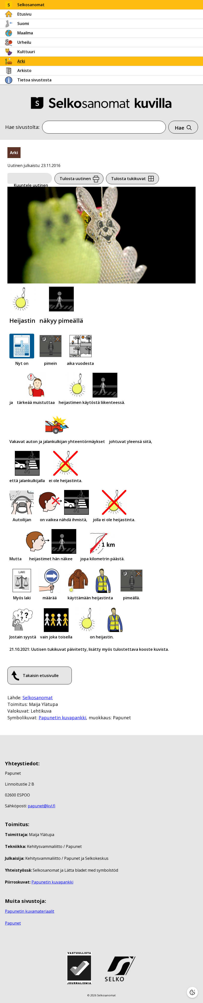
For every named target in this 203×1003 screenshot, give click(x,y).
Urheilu (24, 42)
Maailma (25, 33)
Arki (21, 61)
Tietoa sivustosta (34, 80)
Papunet (13, 923)
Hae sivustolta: (22, 127)
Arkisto (24, 70)
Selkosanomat (31, 4)
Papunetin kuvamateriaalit (29, 911)
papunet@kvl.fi (41, 806)
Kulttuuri (26, 51)
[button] (29, 178)
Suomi (23, 23)
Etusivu (24, 14)
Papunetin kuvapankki (62, 718)
